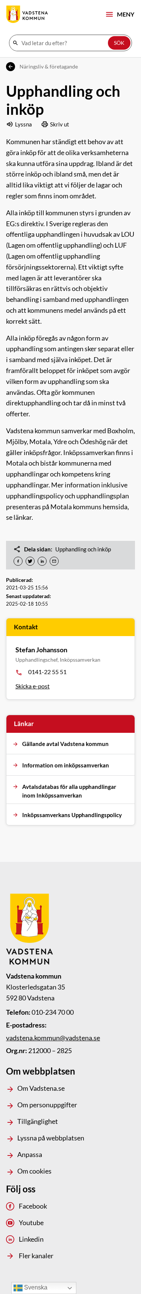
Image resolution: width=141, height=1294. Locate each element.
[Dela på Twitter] (30, 561)
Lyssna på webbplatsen (50, 1138)
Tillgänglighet (37, 1121)
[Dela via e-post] (54, 561)
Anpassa (29, 1154)
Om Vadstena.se (41, 1088)
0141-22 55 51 (47, 671)
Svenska (35, 1287)
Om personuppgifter (47, 1105)
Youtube (31, 1222)
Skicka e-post (32, 686)
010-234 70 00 (53, 1012)
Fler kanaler (36, 1255)
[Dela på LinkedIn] (42, 561)
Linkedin (31, 1239)
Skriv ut (59, 124)
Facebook (33, 1206)
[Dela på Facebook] (18, 561)
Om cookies (34, 1171)
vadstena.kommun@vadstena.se (53, 1038)
